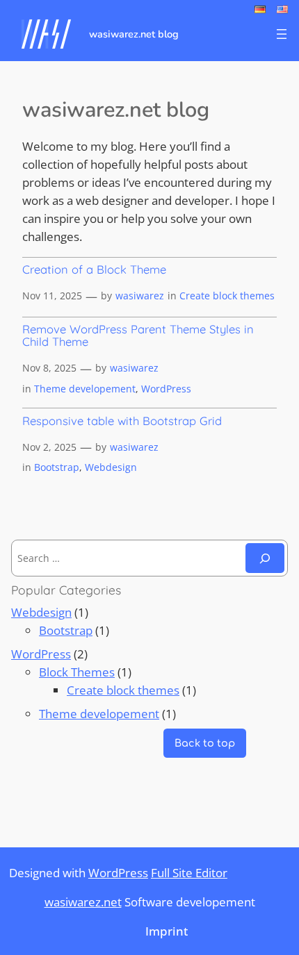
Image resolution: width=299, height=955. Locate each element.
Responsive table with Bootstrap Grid (122, 421)
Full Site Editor (189, 873)
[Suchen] (264, 558)
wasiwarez (139, 295)
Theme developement (85, 388)
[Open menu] (281, 34)
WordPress (166, 388)
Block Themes (77, 672)
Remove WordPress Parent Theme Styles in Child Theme (138, 335)
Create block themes (227, 295)
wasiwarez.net (83, 902)
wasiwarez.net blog (134, 34)
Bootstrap (56, 467)
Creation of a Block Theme (94, 269)
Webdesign (111, 467)
